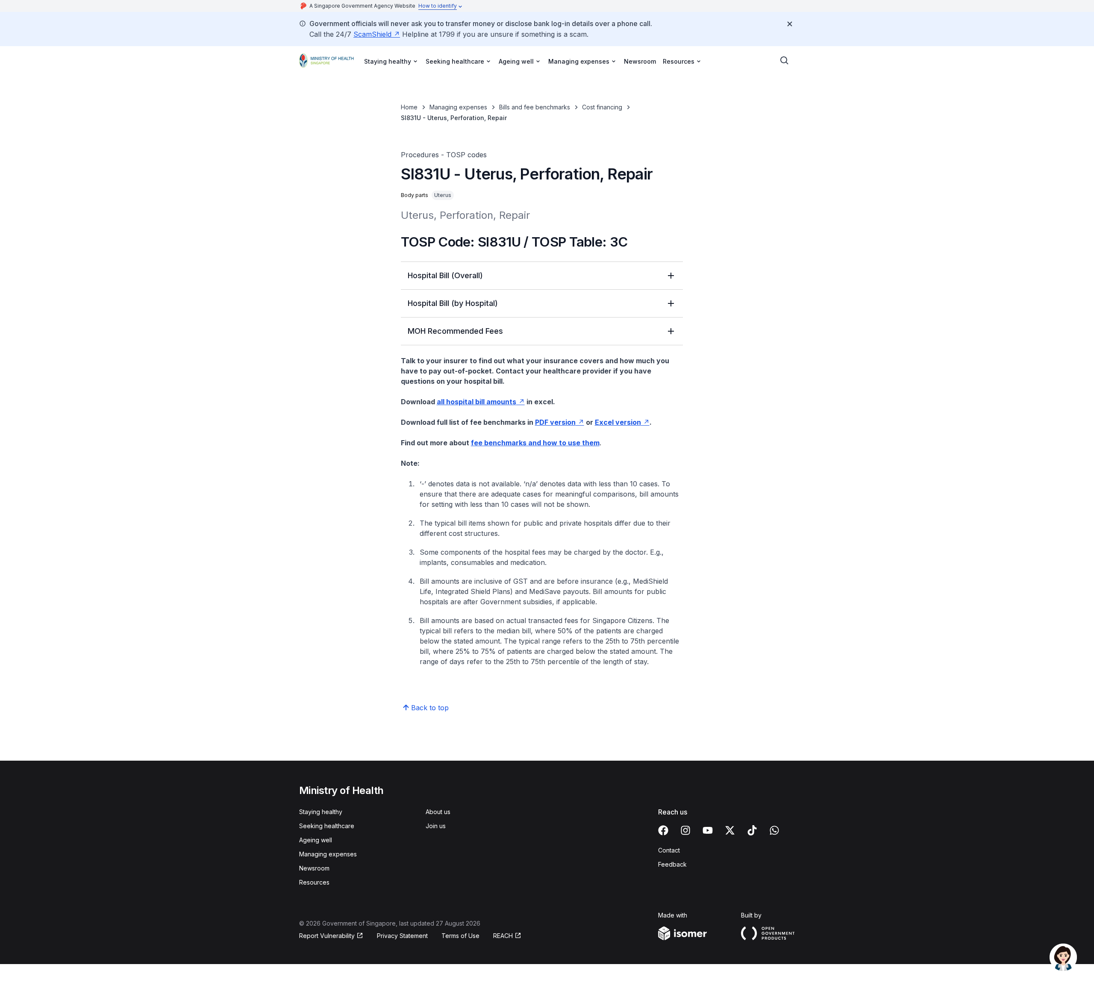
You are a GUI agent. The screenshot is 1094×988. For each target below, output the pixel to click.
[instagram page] (685, 830)
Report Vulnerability (327, 935)
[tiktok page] (752, 830)
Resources (314, 882)
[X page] (730, 830)
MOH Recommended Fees (455, 330)
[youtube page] (708, 830)
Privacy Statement (402, 935)
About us (438, 811)
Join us (436, 825)
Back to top (430, 707)
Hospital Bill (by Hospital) (453, 303)
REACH (503, 935)
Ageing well (315, 840)
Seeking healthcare (326, 825)
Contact (669, 850)
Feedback (672, 864)
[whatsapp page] (774, 830)
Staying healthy (320, 811)
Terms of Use (460, 935)
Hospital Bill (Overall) (445, 275)
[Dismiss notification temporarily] (789, 24)
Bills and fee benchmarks (534, 107)
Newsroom (640, 61)
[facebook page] (663, 830)
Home (409, 107)
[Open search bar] (784, 60)
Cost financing (602, 107)
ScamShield (372, 34)
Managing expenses (458, 107)
